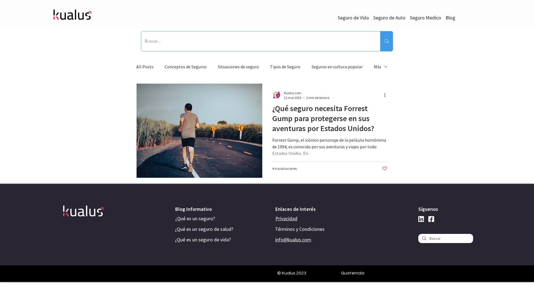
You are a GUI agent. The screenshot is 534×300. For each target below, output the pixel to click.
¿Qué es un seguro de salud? (204, 229)
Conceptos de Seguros (186, 66)
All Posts (145, 66)
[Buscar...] (386, 41)
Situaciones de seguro (238, 66)
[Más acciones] (386, 95)
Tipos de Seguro (285, 66)
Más (377, 66)
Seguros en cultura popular (337, 66)
